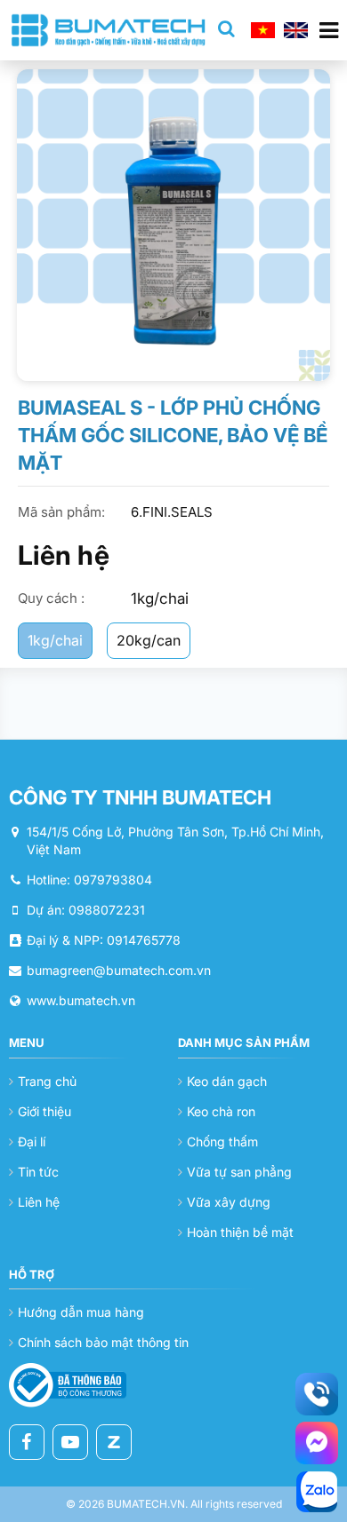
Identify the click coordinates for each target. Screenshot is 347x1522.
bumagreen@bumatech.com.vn (119, 970)
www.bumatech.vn (81, 1000)
